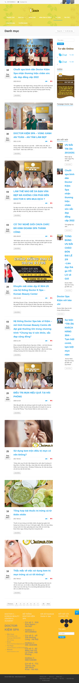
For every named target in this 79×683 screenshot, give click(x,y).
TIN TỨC (67, 17)
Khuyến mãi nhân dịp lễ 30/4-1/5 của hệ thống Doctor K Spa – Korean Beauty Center (31, 290)
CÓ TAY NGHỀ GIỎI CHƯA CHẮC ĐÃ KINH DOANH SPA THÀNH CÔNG (31, 228)
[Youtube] (66, 621)
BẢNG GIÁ (32, 17)
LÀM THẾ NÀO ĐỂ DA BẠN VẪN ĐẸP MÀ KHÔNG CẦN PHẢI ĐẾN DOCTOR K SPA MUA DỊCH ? (31, 195)
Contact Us (23, 2)
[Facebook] (60, 2)
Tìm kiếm (60, 44)
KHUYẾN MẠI (10, 23)
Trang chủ (59, 31)
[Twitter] (64, 2)
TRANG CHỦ (10, 17)
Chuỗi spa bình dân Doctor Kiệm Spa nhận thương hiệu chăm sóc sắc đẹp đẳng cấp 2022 (31, 73)
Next (48, 603)
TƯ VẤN (58, 17)
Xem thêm (17, 95)
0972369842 (11, 2)
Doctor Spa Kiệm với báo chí (64, 300)
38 (43, 603)
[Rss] (72, 2)
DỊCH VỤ (21, 17)
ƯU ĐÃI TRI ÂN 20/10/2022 (70, 149)
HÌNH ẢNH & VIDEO (45, 17)
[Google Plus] (68, 2)
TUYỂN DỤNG (23, 23)
